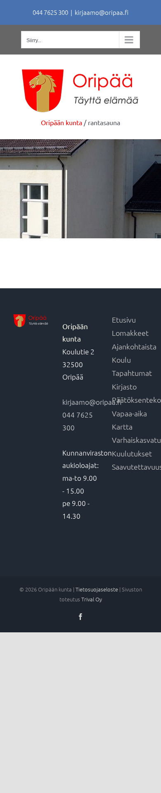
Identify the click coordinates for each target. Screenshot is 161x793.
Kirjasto (124, 386)
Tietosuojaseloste (97, 589)
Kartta (122, 426)
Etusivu (124, 319)
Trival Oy (91, 599)
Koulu (121, 359)
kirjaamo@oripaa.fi (101, 12)
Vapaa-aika (129, 413)
